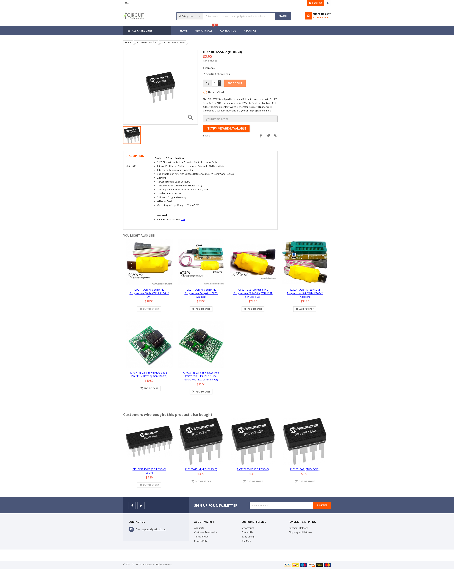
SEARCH (283, 16)
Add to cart (235, 83)
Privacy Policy (201, 541)
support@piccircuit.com (154, 529)
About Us (250, 30)
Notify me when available (226, 128)
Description (135, 156)
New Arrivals (205, 29)
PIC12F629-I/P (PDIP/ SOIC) (253, 469)
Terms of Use (201, 536)
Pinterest (275, 135)
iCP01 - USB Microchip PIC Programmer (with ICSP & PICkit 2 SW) (149, 293)
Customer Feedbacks (205, 532)
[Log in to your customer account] (327, 3)
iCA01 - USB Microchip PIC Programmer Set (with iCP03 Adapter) (201, 293)
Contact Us (228, 30)
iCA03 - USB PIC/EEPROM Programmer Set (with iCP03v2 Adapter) (305, 293)
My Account (248, 527)
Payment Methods (298, 527)
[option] (132, 135)
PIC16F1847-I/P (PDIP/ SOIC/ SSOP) (149, 470)
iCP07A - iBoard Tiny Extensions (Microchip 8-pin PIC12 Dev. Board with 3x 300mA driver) (201, 376)
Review (130, 166)
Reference (209, 67)
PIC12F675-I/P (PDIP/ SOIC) (201, 469)
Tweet (267, 135)
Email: (139, 529)
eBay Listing (248, 536)
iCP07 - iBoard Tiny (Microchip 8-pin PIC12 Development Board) (149, 374)
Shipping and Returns (300, 532)
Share (260, 135)
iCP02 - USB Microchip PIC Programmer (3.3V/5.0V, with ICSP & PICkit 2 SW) (253, 293)
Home (183, 30)
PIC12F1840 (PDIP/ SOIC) (304, 469)
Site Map (246, 541)
